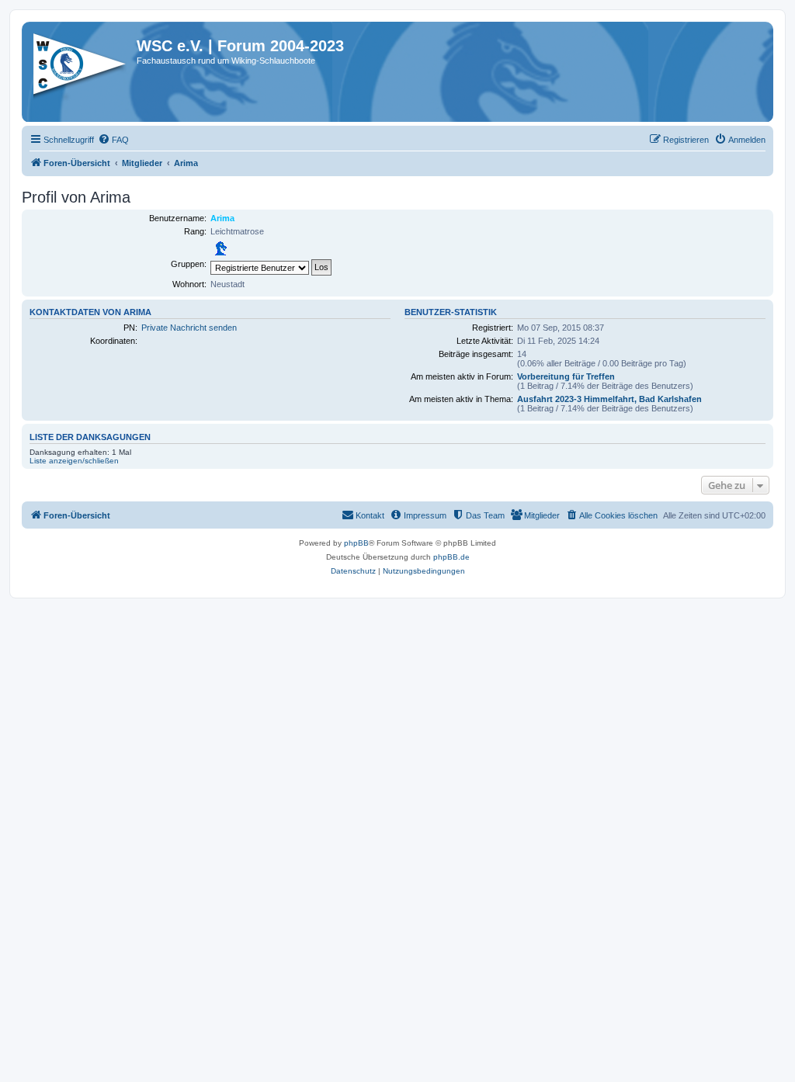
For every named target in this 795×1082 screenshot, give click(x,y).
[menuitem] (113, 139)
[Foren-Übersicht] (81, 69)
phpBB (356, 543)
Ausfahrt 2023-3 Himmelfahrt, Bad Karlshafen (609, 399)
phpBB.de (451, 557)
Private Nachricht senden (189, 327)
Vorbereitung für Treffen (566, 376)
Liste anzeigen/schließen (74, 460)
